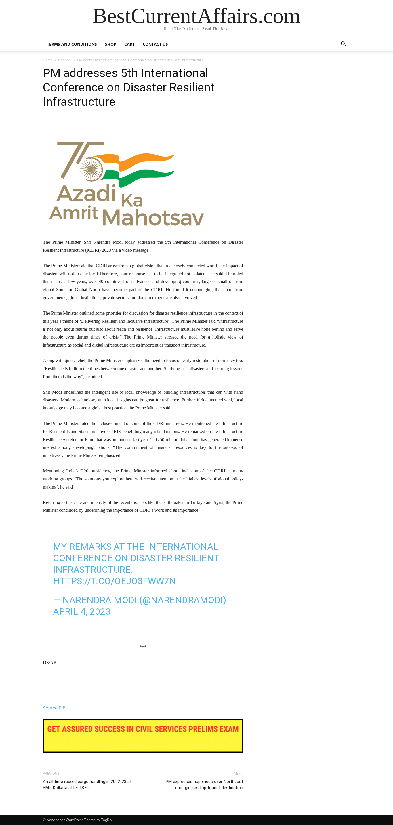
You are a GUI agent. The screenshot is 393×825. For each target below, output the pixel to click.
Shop (110, 44)
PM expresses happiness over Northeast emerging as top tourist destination (204, 784)
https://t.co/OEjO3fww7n (114, 581)
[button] (343, 44)
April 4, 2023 (81, 611)
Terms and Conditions (72, 44)
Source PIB (54, 708)
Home (48, 59)
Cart (129, 44)
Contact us (155, 44)
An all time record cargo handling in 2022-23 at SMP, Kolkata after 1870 (87, 784)
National (65, 59)
